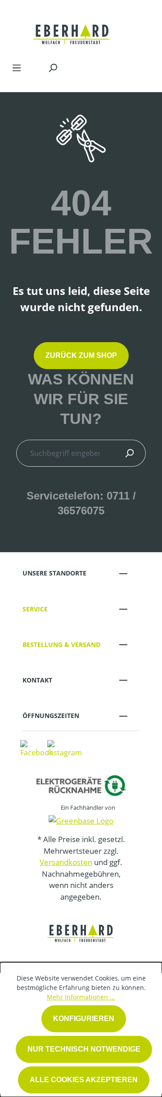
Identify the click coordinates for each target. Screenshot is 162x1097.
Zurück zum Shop (81, 355)
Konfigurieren (83, 1018)
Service (35, 609)
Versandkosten (66, 862)
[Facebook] (36, 748)
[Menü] (16, 67)
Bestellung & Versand (61, 644)
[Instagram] (64, 748)
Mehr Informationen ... (81, 997)
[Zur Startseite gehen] (72, 29)
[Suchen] (52, 67)
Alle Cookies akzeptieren (84, 1080)
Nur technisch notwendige (83, 1049)
